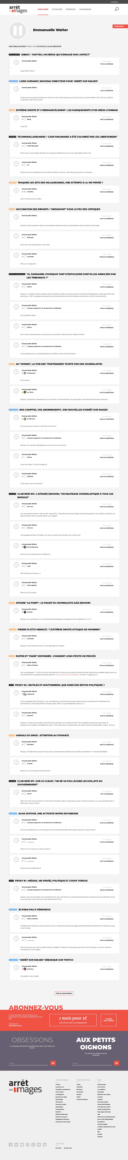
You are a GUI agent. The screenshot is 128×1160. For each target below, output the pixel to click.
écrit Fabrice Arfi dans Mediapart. (67, 675)
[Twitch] (33, 1146)
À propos (100, 1097)
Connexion (114, 2)
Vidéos (79, 1097)
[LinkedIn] (45, 1146)
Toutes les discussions (103, 1109)
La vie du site (101, 1087)
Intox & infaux (60, 1092)
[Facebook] (11, 1146)
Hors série (58, 1148)
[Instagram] (28, 1146)
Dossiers (79, 1094)
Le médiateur (101, 1089)
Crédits (99, 1129)
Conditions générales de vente (106, 1126)
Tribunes (100, 1136)
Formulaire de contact (103, 1107)
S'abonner (119, 26)
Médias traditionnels (62, 1114)
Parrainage (100, 1092)
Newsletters (101, 1122)
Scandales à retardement (63, 1089)
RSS (98, 1131)
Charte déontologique (103, 1104)
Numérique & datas (61, 1097)
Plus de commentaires (64, 993)
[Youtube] (22, 1146)
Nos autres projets (102, 1102)
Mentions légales (102, 1124)
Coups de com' (60, 1087)
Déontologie (59, 1099)
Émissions (70, 9)
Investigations (60, 1094)
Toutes (78, 1084)
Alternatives (59, 1102)
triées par (35, 46)
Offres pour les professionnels (106, 1117)
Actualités (57, 9)
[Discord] (39, 1146)
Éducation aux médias (103, 1094)
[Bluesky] (16, 1146)
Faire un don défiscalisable (105, 1119)
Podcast (99, 1134)
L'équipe (100, 1099)
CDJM (89, 619)
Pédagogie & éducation (62, 1119)
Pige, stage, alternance (104, 1112)
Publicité (58, 1112)
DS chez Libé (68, 1148)
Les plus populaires (82, 1099)
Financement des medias (63, 1122)
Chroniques (85, 9)
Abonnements (101, 1084)
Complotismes (60, 1109)
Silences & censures (61, 1117)
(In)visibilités (59, 1107)
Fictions (58, 1084)
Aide (98, 1114)
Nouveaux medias (61, 1104)
